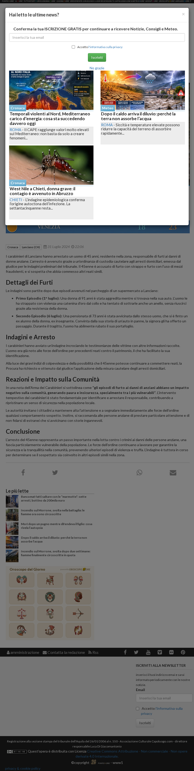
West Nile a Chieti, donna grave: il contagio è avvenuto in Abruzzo (42, 191)
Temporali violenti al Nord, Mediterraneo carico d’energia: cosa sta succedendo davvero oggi (50, 118)
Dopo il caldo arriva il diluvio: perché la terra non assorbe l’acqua (138, 116)
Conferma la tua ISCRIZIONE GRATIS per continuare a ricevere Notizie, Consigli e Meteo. (95, 28)
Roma (15, 129)
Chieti (16, 199)
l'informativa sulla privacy (105, 47)
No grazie (97, 68)
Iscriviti (97, 57)
